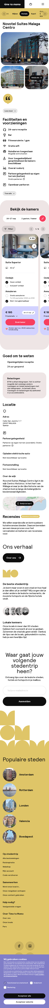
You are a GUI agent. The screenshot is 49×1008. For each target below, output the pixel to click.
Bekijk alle (35, 77)
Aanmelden (24, 701)
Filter (10, 229)
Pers (5, 926)
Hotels (24, 14)
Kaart (33, 14)
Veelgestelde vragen (12, 906)
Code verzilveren (10, 875)
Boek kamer (20, 322)
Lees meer (9, 111)
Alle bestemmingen (11, 858)
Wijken (15, 14)
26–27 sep (27, 313)
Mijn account (8, 871)
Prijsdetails (10, 316)
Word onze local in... (11, 886)
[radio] (6, 282)
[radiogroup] (20, 284)
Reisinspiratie (9, 862)
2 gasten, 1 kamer (29, 218)
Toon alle (8, 193)
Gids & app (42, 13)
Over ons (11, 557)
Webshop (6, 867)
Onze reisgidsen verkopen (14, 891)
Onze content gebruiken (13, 895)
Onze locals (8, 922)
